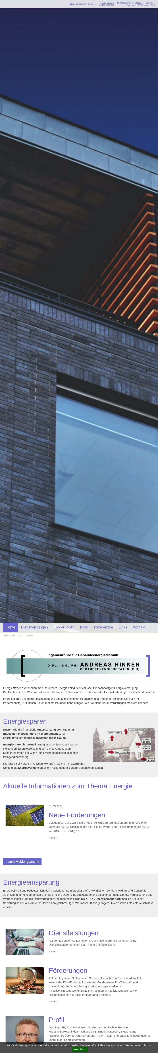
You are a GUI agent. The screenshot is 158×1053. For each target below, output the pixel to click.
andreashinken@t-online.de (84, 4)
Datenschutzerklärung (137, 1045)
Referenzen (103, 627)
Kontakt (139, 627)
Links (123, 627)
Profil (84, 627)
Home (10, 627)
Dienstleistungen (34, 627)
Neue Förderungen (77, 815)
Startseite (29, 635)
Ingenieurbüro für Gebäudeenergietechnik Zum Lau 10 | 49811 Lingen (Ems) (137, 4)
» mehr (53, 837)
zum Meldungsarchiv (23, 862)
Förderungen (64, 627)
